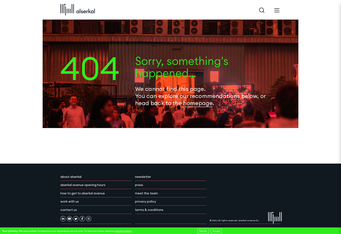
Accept (216, 231)
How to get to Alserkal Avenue (82, 193)
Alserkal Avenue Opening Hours (82, 185)
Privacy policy (145, 201)
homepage (198, 103)
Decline (203, 231)
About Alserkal (71, 177)
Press (139, 185)
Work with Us (69, 201)
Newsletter (143, 177)
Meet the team (146, 193)
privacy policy (123, 231)
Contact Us (68, 210)
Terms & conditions (149, 210)
